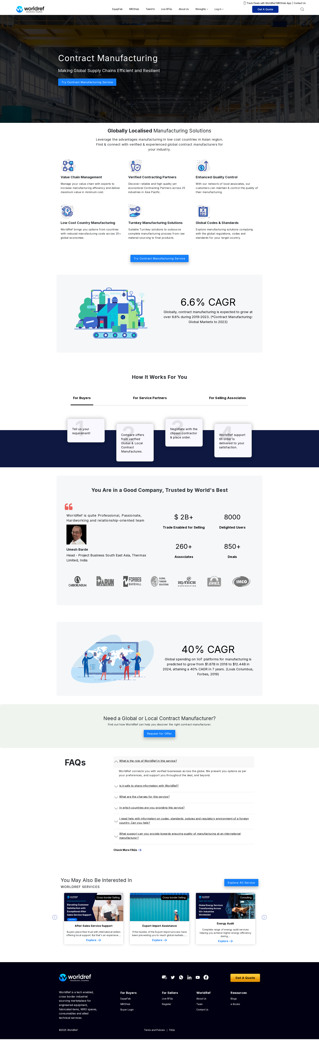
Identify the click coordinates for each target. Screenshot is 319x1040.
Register (166, 1004)
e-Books (235, 1004)
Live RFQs (166, 9)
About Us (184, 9)
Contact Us (300, 3)
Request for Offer (159, 734)
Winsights (200, 9)
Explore (91, 941)
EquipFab (117, 9)
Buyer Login (127, 1010)
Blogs (234, 999)
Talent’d (150, 9)
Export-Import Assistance (93, 926)
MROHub (134, 9)
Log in (218, 9)
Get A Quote (265, 9)
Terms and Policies (154, 1030)
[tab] (82, 398)
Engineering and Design (225, 926)
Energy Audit (159, 924)
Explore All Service (241, 883)
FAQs (172, 1030)
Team (199, 1004)
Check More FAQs (125, 850)
